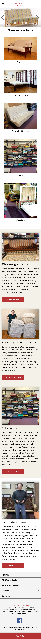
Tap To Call (20, 636)
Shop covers (13, 471)
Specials (20, 220)
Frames (20, 62)
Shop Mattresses (13, 377)
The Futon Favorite (18, 4)
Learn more (13, 566)
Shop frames (13, 299)
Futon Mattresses (20, 131)
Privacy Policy (22, 629)
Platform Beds (20, 95)
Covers (20, 175)
